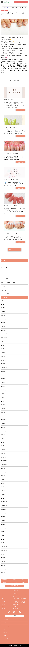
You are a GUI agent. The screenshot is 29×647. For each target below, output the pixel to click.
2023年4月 (4, 442)
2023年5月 (4, 438)
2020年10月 (4, 554)
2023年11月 (4, 416)
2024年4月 (4, 397)
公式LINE (14, 606)
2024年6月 (4, 390)
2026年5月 (4, 311)
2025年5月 (4, 352)
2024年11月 (4, 371)
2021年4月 (4, 531)
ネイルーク (14, 590)
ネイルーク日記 (5, 267)
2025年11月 (4, 334)
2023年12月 (4, 412)
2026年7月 (4, 304)
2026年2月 (4, 322)
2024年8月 (4, 382)
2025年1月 (4, 363)
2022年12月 (4, 457)
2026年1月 (4, 326)
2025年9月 (4, 341)
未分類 (3, 286)
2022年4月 (4, 487)
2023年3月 (4, 446)
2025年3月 (4, 360)
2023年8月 (4, 427)
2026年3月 (4, 319)
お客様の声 (5, 582)
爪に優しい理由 (5, 293)
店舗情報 (23, 582)
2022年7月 (4, 475)
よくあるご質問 (6, 638)
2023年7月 (4, 431)
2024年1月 (4, 408)
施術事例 (23, 579)
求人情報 (3, 290)
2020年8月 (4, 561)
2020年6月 (4, 569)
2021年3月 (4, 535)
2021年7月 (4, 520)
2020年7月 (4, 565)
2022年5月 (4, 483)
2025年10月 (4, 337)
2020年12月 (4, 546)
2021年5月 (4, 528)
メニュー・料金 (14, 582)
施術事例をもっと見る (14, 249)
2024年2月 (4, 404)
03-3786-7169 (15, 604)
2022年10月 (4, 464)
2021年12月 (4, 501)
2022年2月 (4, 494)
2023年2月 (4, 449)
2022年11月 (4, 460)
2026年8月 (4, 300)
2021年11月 (4, 505)
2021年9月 (4, 513)
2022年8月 (4, 472)
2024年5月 (4, 393)
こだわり (4, 622)
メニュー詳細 (4, 278)
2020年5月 (4, 572)
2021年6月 (4, 524)
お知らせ (3, 264)
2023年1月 (4, 453)
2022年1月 (4, 498)
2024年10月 (4, 375)
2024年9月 (4, 378)
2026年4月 (4, 315)
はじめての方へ (5, 579)
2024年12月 (4, 367)
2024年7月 (4, 386)
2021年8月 (4, 516)
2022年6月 (4, 479)
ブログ (4, 10)
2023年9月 (4, 423)
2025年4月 (4, 356)
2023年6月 (4, 434)
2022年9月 (4, 468)
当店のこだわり (14, 579)
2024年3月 (4, 401)
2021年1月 (4, 542)
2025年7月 (4, 345)
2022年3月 (4, 490)
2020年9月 (4, 557)
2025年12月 (4, 330)
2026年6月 (4, 307)
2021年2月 (4, 539)
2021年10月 (4, 509)
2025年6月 (4, 349)
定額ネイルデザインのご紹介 (8, 282)
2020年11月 (4, 550)
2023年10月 (4, 419)
